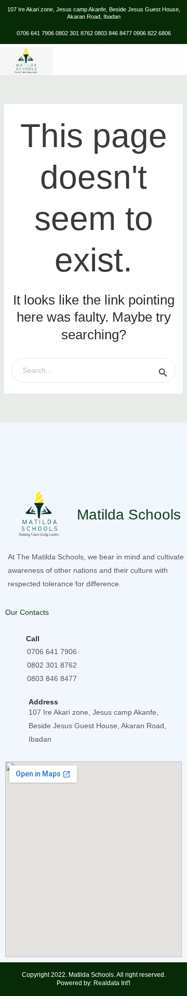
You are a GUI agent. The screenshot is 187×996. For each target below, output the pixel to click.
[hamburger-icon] (175, 61)
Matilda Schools (129, 515)
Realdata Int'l (112, 983)
